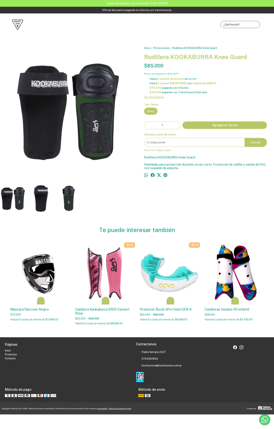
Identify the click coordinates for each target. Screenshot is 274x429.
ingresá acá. (102, 408)
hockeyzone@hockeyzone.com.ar (161, 365)
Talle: (151, 104)
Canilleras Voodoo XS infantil (227, 309)
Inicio (8, 350)
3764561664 (149, 358)
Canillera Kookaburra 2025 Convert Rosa (102, 311)
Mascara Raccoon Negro (29, 309)
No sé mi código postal (157, 150)
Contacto (10, 358)
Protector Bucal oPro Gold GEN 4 (166, 309)
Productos (11, 354)
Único (150, 111)
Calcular (256, 142)
